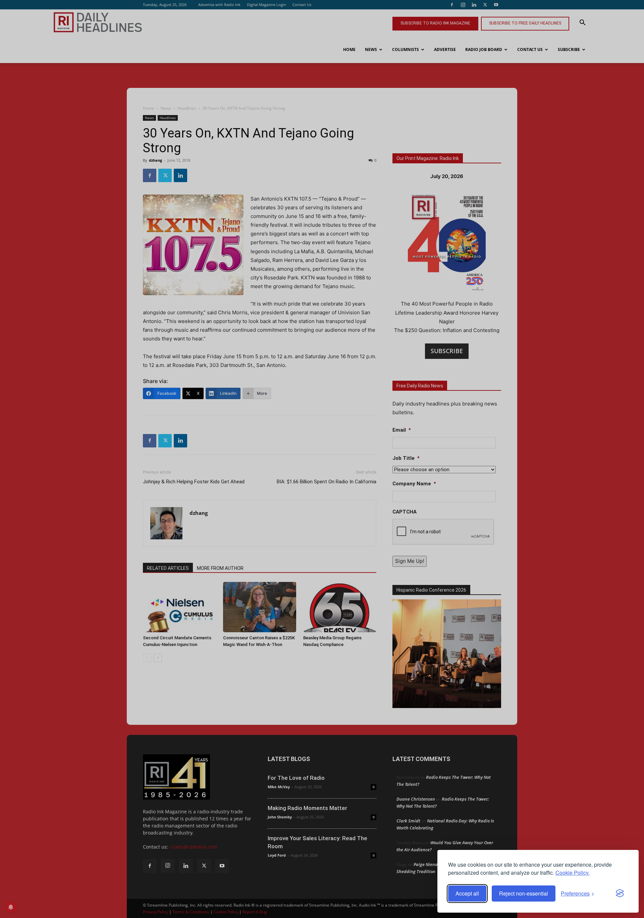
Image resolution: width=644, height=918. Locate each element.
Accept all (467, 893)
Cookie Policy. (572, 872)
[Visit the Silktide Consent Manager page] (620, 893)
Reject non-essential (523, 893)
